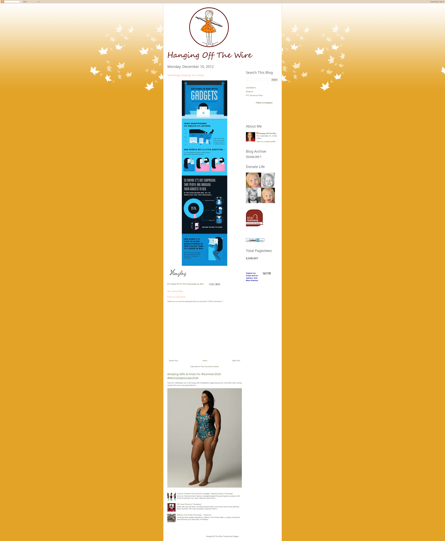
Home (205, 361)
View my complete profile (265, 141)
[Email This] (210, 284)
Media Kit (249, 92)
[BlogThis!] (212, 284)
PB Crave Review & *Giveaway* (189, 504)
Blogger (235, 536)
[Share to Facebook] (217, 284)
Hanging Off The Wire (267, 133)
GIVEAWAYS (251, 88)
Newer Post (173, 361)
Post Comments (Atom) (210, 366)
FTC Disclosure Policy (254, 95)
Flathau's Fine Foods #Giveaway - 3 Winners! (194, 515)
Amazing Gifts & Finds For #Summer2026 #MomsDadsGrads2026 (194, 376)
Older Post (236, 361)
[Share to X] (214, 284)
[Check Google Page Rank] (267, 273)
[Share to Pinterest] (219, 284)
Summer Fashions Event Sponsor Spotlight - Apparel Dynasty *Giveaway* (205, 494)
